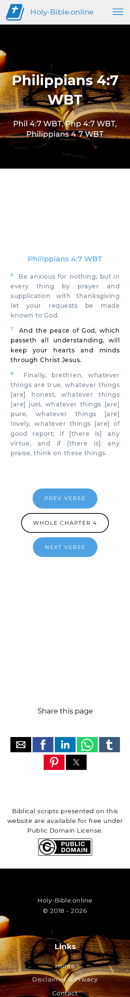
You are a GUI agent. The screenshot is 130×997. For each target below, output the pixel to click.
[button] (20, 744)
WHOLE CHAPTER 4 (65, 523)
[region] (65, 218)
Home (65, 965)
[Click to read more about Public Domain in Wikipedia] (65, 854)
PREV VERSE (65, 498)
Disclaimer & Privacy (65, 979)
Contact (65, 993)
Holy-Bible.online (62, 12)
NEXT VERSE (65, 547)
